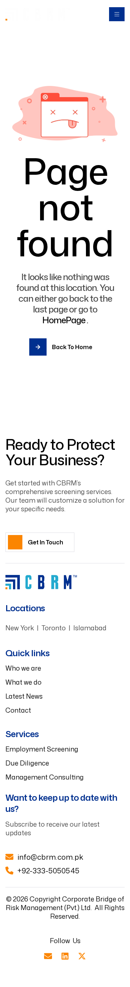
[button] (39, 542)
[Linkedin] (65, 955)
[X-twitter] (81, 955)
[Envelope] (48, 955)
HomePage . (65, 320)
